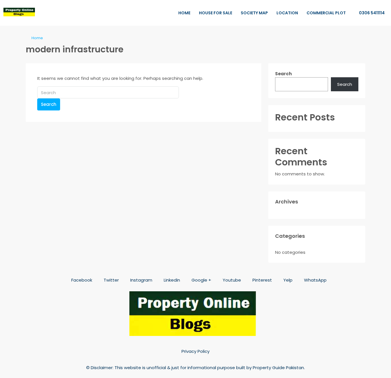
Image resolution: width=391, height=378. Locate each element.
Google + (200, 280)
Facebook (81, 280)
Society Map (254, 13)
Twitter (110, 280)
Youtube (231, 280)
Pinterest (261, 280)
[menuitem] (369, 13)
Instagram (140, 280)
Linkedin (171, 280)
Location (287, 13)
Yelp (287, 280)
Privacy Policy (195, 351)
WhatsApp (315, 280)
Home (184, 13)
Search (48, 104)
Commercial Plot (326, 13)
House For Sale (215, 13)
